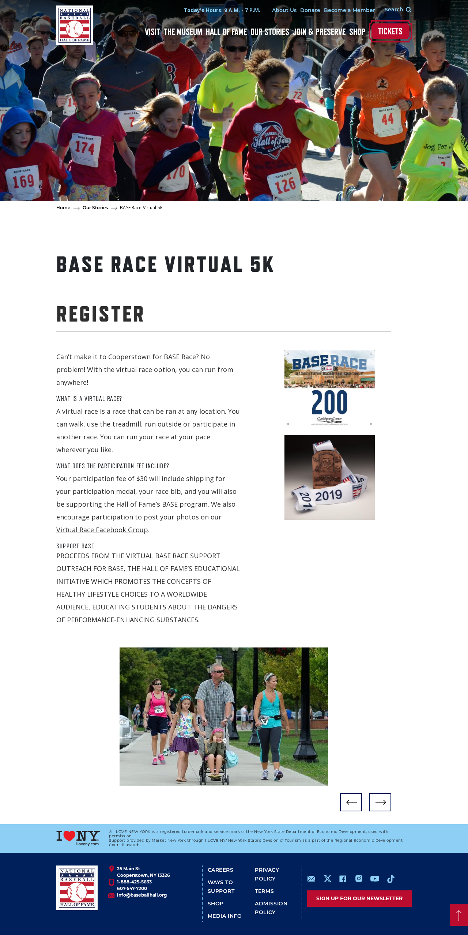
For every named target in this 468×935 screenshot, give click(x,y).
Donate (310, 11)
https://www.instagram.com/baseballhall (358, 878)
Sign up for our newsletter (359, 898)
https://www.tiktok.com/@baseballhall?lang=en (390, 878)
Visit (152, 32)
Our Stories (269, 32)
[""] (224, 716)
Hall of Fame (226, 32)
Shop (357, 32)
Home (63, 208)
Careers (221, 870)
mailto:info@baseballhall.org (311, 878)
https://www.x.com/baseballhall (327, 878)
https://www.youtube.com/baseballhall (374, 878)
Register (101, 313)
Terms (264, 891)
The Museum (183, 32)
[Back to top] (459, 915)
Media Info (225, 916)
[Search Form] (393, 10)
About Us (284, 11)
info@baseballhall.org (142, 895)
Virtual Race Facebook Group (102, 529)
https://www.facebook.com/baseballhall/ (342, 878)
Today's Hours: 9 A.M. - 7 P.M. (222, 10)
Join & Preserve (319, 32)
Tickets (390, 31)
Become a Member (349, 11)
